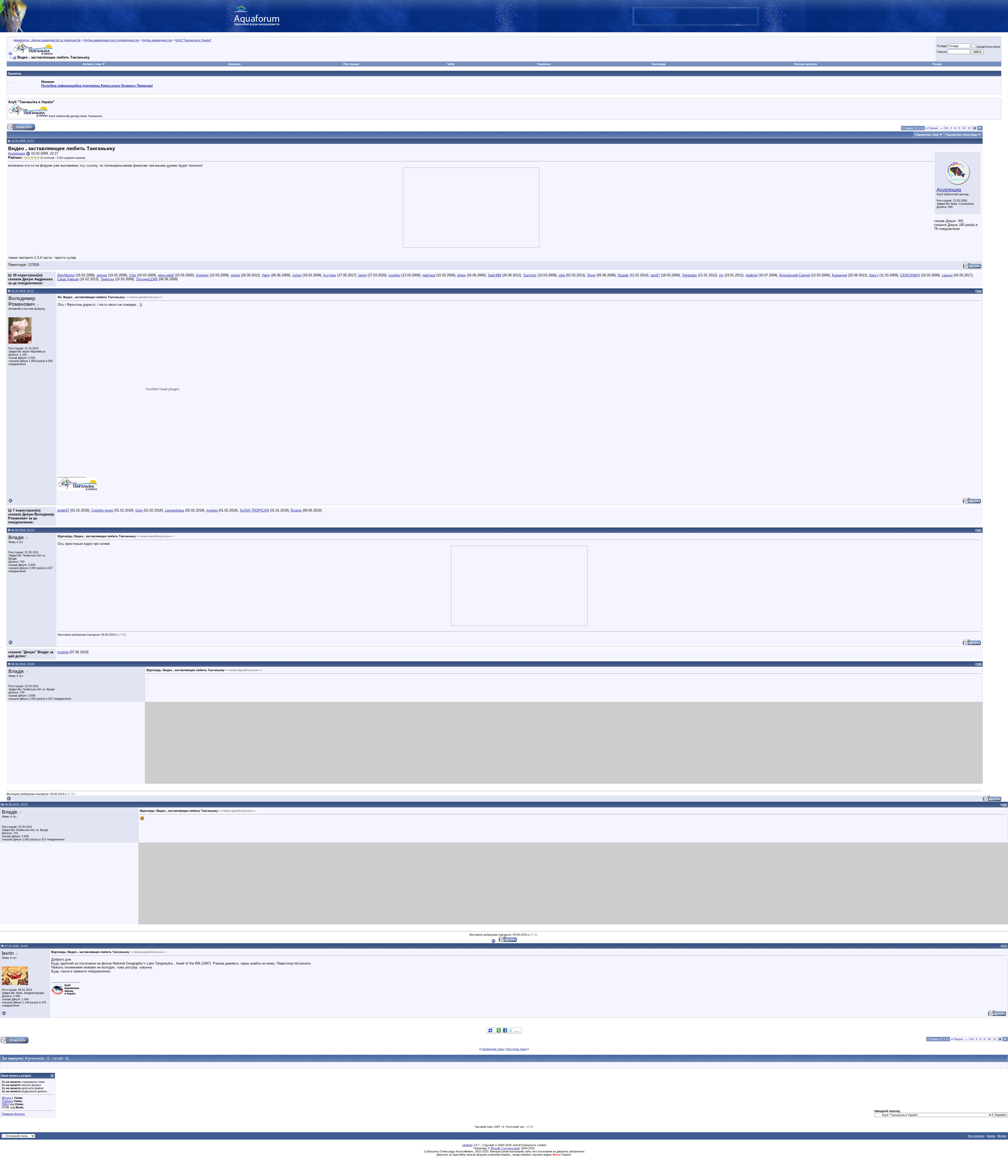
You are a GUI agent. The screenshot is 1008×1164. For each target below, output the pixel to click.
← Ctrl (944, 128)
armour (102, 275)
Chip (132, 275)
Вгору (1002, 1135)
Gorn (139, 510)
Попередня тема (493, 1049)
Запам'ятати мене (988, 46)
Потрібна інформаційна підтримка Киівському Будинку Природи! (97, 86)
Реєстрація (351, 64)
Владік (296, 510)
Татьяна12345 (147, 279)
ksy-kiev (329, 275)
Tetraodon (689, 275)
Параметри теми (927, 134)
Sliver (591, 275)
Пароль (942, 51)
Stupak (623, 275)
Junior (296, 275)
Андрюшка (949, 189)
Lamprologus (174, 510)
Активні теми (92, 64)
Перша (932, 128)
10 (963, 128)
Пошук (937, 64)
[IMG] (5, 1104)
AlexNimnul (66, 275)
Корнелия (839, 275)
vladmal (751, 275)
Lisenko (394, 275)
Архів (991, 1135)
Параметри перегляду (961, 134)
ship (562, 275)
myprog (212, 510)
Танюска (107, 279)
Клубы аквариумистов (157, 40)
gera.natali (166, 275)
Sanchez (530, 275)
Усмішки (7, 1101)
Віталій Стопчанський (505, 1148)
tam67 (655, 275)
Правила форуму (13, 1113)
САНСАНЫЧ (910, 275)
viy (721, 275)
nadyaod (428, 275)
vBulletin (467, 1145)
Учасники (544, 64)
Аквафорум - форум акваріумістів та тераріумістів (47, 40)
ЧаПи (450, 64)
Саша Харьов (67, 279)
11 (969, 128)
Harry (266, 275)
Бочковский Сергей (794, 275)
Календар (659, 64)
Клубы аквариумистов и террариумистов (111, 40)
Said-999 (494, 275)
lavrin (362, 275)
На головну (976, 1135)
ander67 (63, 510)
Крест (873, 275)
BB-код (6, 1097)
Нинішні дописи (805, 64)
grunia (235, 275)
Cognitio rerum (102, 510)
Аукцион (234, 64)
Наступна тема (516, 1049)
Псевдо (942, 46)
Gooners (202, 275)
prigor (461, 275)
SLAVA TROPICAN (254, 510)
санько (947, 275)
